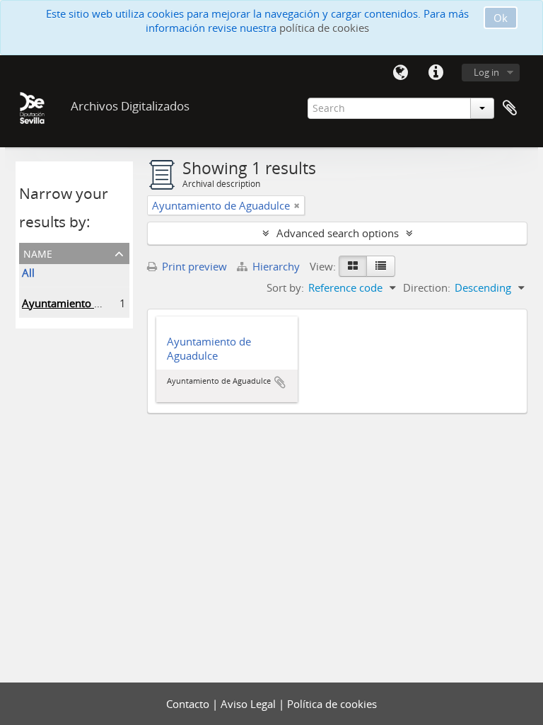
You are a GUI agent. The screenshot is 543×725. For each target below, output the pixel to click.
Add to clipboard (280, 382)
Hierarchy (276, 266)
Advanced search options (337, 233)
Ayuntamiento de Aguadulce (91, 303)
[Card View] (353, 266)
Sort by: (285, 287)
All (28, 273)
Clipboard (509, 108)
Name (37, 252)
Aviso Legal (250, 704)
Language (400, 73)
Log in (486, 72)
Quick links (435, 73)
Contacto (189, 704)
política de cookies (324, 28)
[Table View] (380, 266)
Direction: (426, 287)
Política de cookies (332, 704)
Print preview (193, 266)
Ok (501, 18)
